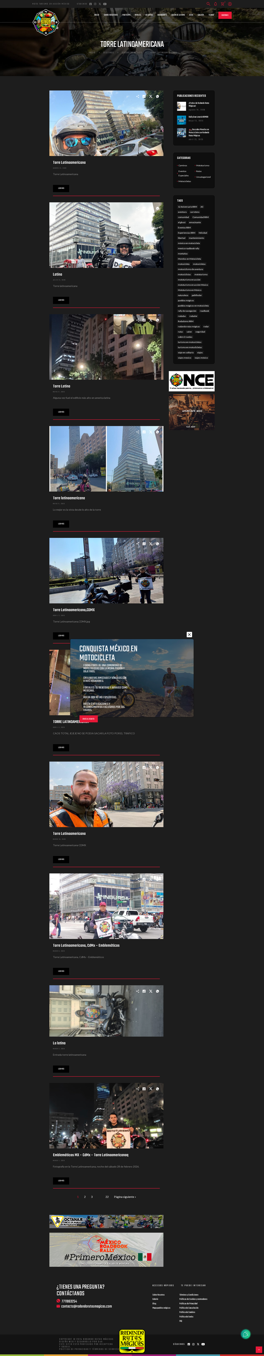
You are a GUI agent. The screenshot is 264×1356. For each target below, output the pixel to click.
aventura (182, 212)
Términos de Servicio (106, 1349)
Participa (126, 15)
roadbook (204, 311)
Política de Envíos (186, 1317)
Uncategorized (203, 177)
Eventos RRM (184, 227)
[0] (222, 4)
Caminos (183, 165)
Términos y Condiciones (188, 1295)
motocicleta (183, 264)
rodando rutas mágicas (189, 326)
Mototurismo (202, 165)
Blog (191, 15)
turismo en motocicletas (190, 342)
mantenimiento (196, 238)
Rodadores (162, 15)
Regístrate (225, 15)
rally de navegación (187, 311)
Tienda (211, 15)
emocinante (195, 222)
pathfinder (197, 295)
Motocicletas (185, 181)
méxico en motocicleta (189, 243)
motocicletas (199, 264)
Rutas (199, 171)
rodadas (182, 316)
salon (189, 331)
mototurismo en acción (189, 279)
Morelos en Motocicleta (189, 258)
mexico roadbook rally (188, 248)
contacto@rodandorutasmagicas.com (86, 1306)
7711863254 (69, 1301)
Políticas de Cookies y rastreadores (193, 1299)
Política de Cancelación (188, 1308)
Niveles (138, 15)
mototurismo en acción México (193, 284)
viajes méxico (201, 357)
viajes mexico (184, 357)
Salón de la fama (178, 15)
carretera (194, 212)
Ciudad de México (132, 53)
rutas (180, 331)
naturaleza (183, 295)
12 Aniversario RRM (187, 206)
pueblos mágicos (186, 300)
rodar (206, 326)
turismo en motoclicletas (190, 347)
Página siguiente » (125, 1196)
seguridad (200, 331)
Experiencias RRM (186, 232)
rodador (193, 316)
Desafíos (149, 15)
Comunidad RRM (201, 217)
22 (107, 1196)
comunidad (183, 217)
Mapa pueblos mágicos (161, 1308)
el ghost (182, 222)
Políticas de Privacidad (188, 1304)
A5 (202, 206)
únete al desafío (88, 718)
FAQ (180, 1321)
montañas (183, 253)
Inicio (96, 15)
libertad (181, 238)
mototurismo (200, 274)
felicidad (203, 232)
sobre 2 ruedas (185, 337)
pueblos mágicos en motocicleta (193, 305)
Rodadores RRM (185, 321)
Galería (201, 15)
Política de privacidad (74, 1349)
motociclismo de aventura (190, 269)
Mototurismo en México (189, 290)
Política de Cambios (187, 1312)
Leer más (61, 188)
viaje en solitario (186, 352)
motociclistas (184, 274)
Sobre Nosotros (111, 15)
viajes (200, 352)
